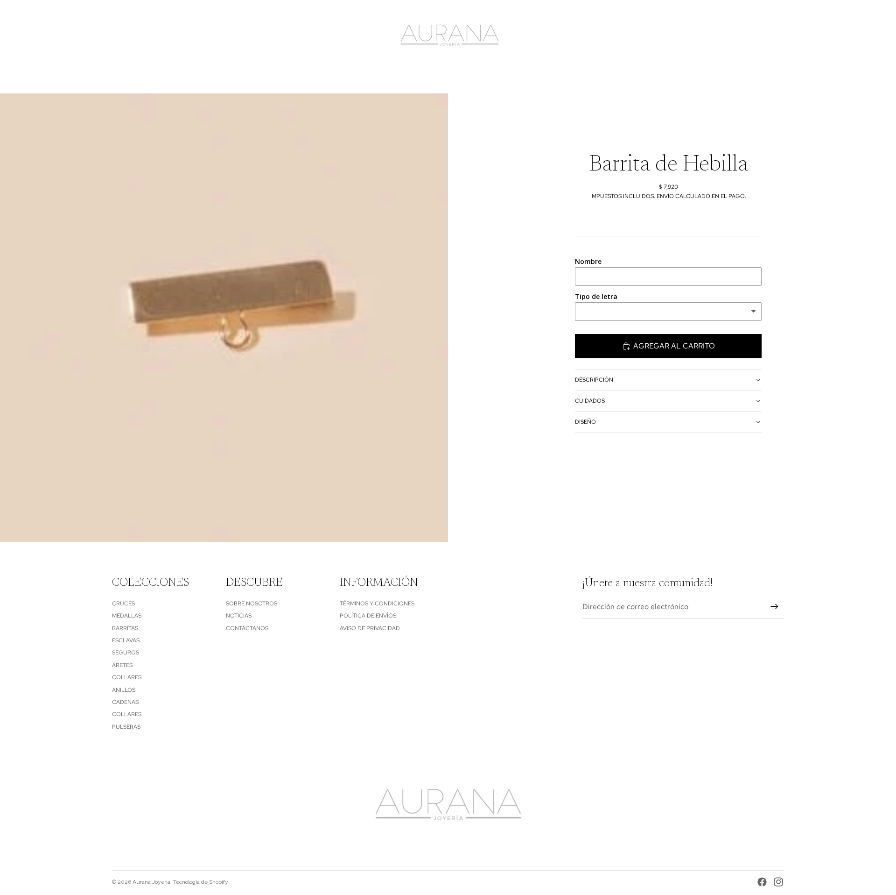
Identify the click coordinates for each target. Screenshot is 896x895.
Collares (126, 677)
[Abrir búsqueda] (733, 36)
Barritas (125, 628)
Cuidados (590, 400)
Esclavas (126, 640)
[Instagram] (778, 882)
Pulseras (126, 727)
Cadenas (125, 702)
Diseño (585, 421)
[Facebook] (762, 882)
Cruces (123, 603)
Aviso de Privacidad (370, 628)
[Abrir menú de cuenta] (753, 36)
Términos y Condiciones (377, 603)
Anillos (123, 690)
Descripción (594, 379)
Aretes (122, 665)
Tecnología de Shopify (200, 882)
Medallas (126, 615)
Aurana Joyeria (151, 882)
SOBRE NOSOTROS (251, 603)
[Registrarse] (774, 606)
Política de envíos (368, 615)
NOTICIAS (239, 615)
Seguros (125, 652)
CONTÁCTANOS (247, 628)
